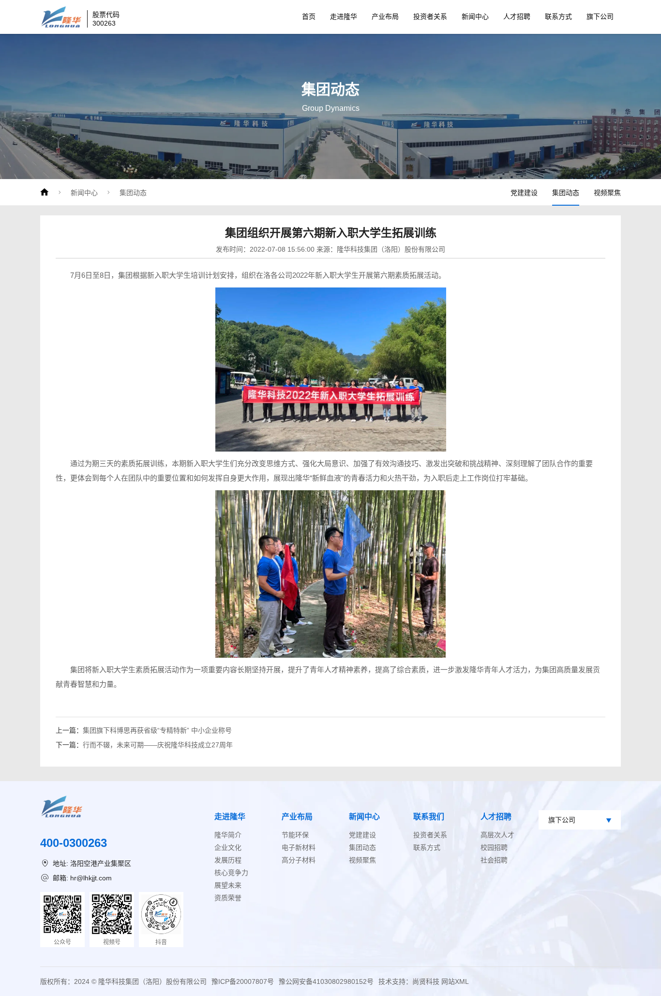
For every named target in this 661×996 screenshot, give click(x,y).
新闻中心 (475, 16)
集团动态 (133, 192)
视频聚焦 (607, 192)
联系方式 (558, 16)
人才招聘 (516, 16)
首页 (308, 16)
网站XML (455, 981)
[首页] (44, 192)
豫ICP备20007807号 (242, 981)
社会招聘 (494, 860)
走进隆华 (343, 16)
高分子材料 (298, 860)
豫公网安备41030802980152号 (326, 981)
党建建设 (524, 192)
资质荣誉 (227, 898)
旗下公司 (600, 16)
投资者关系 (430, 16)
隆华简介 (227, 835)
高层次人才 (497, 835)
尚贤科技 (425, 981)
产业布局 (385, 16)
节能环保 (295, 835)
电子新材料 (298, 847)
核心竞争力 (231, 872)
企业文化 (227, 847)
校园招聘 (494, 847)
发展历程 (227, 860)
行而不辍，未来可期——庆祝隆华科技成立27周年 (158, 745)
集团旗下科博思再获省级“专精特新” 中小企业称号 (157, 730)
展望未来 (227, 885)
